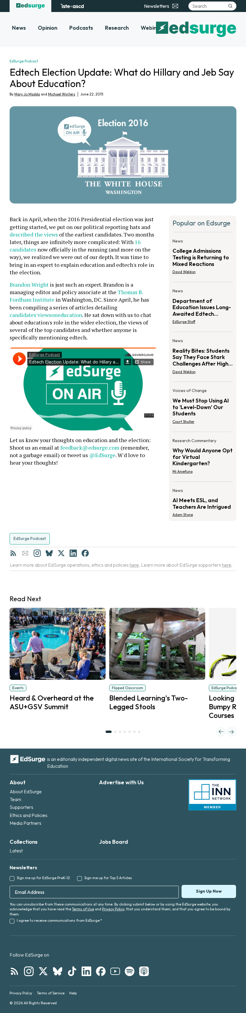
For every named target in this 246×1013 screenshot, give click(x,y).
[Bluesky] (49, 553)
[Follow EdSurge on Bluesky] (57, 971)
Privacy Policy (113, 909)
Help (73, 993)
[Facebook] (85, 553)
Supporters (21, 807)
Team (15, 799)
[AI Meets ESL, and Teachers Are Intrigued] (202, 501)
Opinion (47, 27)
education (70, 314)
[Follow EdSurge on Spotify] (129, 971)
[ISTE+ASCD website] (72, 6)
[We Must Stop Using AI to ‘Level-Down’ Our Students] (202, 408)
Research (117, 27)
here (134, 565)
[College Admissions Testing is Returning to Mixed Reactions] (202, 258)
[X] (61, 553)
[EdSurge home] (30, 6)
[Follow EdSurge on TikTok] (72, 971)
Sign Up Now (209, 891)
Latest (16, 851)
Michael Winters (61, 94)
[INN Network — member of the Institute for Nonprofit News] (212, 794)
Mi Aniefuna (182, 471)
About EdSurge (26, 791)
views (44, 314)
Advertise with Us (121, 782)
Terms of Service (50, 993)
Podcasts (81, 27)
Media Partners (25, 823)
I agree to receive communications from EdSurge (59, 920)
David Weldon (184, 272)
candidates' (24, 314)
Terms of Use (83, 909)
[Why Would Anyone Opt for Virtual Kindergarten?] (202, 458)
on (54, 314)
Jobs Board (113, 841)
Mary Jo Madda (27, 94)
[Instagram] (37, 553)
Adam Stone (182, 514)
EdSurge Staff (183, 321)
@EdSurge (102, 455)
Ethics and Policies (28, 815)
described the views (34, 234)
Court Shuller (183, 421)
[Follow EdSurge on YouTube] (115, 971)
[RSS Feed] (13, 553)
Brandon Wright (29, 284)
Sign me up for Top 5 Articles (108, 878)
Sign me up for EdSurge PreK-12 (43, 878)
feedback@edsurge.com (89, 447)
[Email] (25, 553)
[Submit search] (230, 6)
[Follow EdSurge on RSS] (14, 971)
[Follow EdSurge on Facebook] (101, 971)
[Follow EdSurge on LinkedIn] (86, 971)
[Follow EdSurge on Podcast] (144, 971)
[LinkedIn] (73, 553)
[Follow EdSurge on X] (43, 971)
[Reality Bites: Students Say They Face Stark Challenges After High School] (202, 358)
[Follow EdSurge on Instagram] (29, 971)
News (19, 27)
